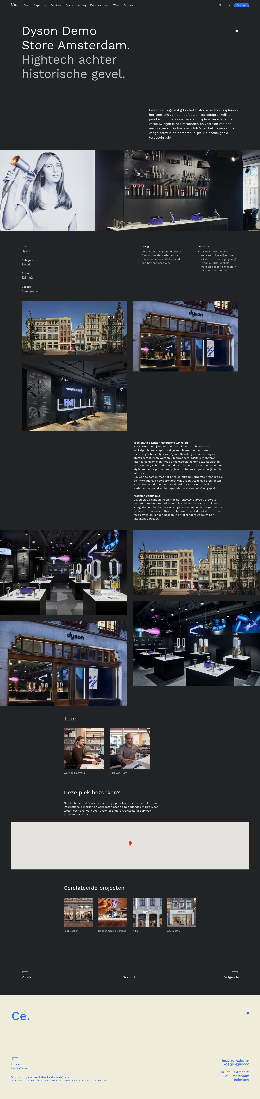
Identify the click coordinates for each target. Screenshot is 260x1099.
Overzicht (130, 977)
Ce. (14, 4)
